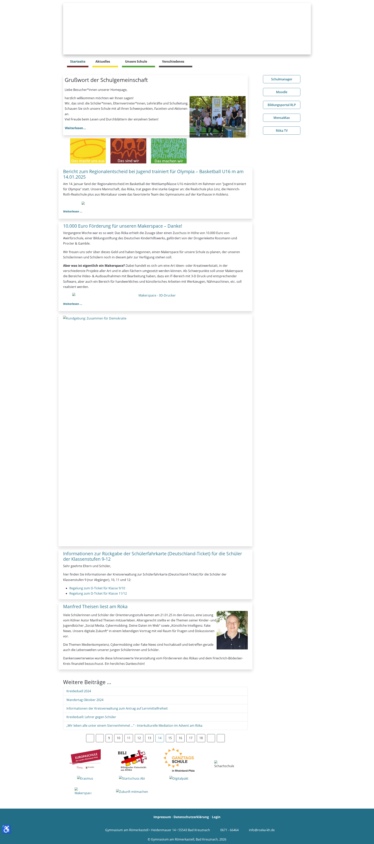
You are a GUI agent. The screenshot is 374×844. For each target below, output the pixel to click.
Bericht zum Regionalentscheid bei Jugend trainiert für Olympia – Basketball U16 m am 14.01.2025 (153, 174)
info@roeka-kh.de (262, 830)
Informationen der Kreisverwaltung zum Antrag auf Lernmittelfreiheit (117, 708)
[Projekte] (169, 150)
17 (190, 738)
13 (149, 738)
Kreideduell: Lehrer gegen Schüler (91, 717)
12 (139, 738)
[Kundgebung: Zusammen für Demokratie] (155, 431)
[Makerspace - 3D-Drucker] (155, 295)
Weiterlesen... (75, 128)
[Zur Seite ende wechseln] (221, 738)
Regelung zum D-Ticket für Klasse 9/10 (97, 588)
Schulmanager (281, 79)
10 (118, 738)
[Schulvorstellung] (128, 151)
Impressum (162, 817)
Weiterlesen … (72, 211)
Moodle (281, 92)
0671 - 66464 (229, 830)
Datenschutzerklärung (191, 817)
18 (201, 738)
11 (129, 738)
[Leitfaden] (88, 150)
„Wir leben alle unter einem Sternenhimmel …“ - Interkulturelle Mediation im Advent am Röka (134, 725)
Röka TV (282, 130)
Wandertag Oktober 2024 (84, 700)
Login (216, 817)
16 (180, 738)
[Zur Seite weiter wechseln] (211, 738)
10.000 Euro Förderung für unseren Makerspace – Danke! (122, 226)
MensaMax (281, 118)
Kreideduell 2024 (78, 691)
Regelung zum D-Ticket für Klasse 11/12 (98, 593)
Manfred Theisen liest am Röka (95, 606)
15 (170, 738)
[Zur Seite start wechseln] (90, 738)
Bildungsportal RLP (282, 105)
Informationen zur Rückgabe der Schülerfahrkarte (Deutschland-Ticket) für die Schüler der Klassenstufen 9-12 (152, 556)
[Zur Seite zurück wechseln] (100, 738)
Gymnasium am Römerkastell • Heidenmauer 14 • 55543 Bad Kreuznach (157, 830)
